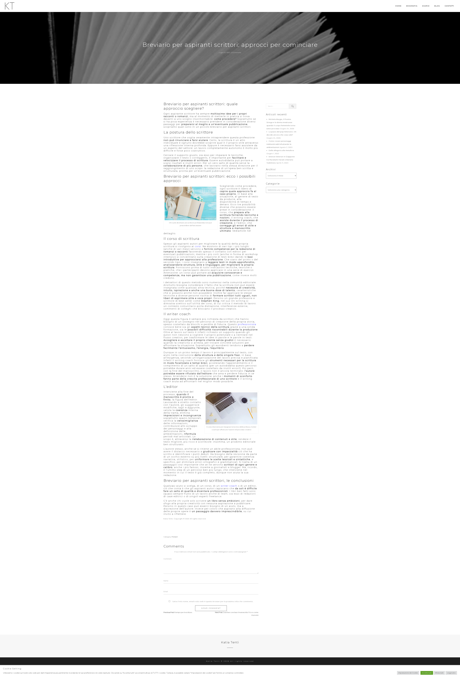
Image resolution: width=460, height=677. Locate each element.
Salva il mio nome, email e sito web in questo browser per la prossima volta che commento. (212, 601)
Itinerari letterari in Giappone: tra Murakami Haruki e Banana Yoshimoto (281, 160)
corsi (198, 246)
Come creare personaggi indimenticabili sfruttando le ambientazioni (279, 144)
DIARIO (425, 6)
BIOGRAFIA (411, 6)
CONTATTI (449, 6)
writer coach (229, 486)
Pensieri (175, 537)
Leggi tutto (451, 673)
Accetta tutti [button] (427, 673)
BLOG (437, 6)
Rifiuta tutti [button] (439, 673)
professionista (247, 324)
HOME (398, 6)
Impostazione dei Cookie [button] (408, 673)
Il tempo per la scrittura (183, 612)
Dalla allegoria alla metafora (281, 150)
